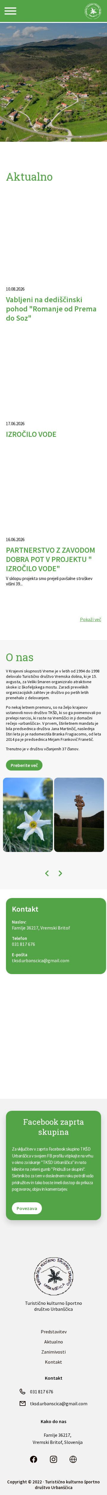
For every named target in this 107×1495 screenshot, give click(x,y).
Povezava (27, 1208)
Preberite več (24, 765)
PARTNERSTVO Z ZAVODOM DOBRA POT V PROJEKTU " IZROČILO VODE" (50, 559)
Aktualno (53, 1342)
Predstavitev (54, 1332)
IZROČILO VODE (31, 434)
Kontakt (53, 1362)
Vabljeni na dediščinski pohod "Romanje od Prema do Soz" (51, 308)
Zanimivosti (53, 1352)
